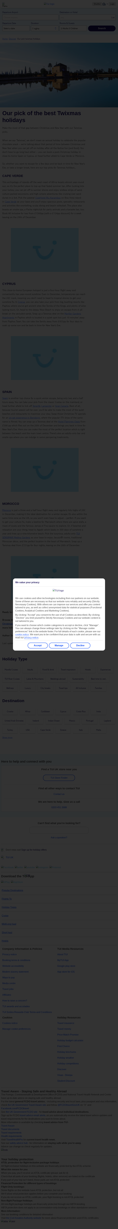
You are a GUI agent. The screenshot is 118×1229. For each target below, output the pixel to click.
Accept (38, 645)
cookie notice (22, 634)
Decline (80, 645)
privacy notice (31, 637)
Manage (59, 645)
